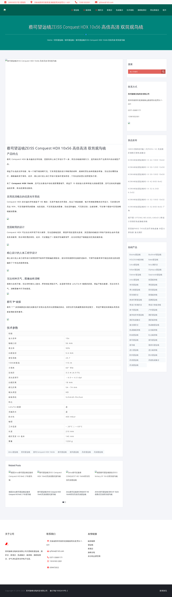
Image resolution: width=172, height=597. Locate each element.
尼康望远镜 (152, 300)
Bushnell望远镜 (154, 254)
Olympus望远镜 (154, 269)
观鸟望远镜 (74, 452)
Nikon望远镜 (134, 269)
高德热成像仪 (153, 360)
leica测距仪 (153, 264)
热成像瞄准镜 (134, 330)
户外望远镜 (152, 310)
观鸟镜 (132, 345)
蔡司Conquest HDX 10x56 (44, 452)
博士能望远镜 (134, 290)
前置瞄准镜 (152, 279)
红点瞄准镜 (152, 335)
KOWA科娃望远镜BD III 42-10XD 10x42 (146, 160)
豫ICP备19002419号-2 (59, 590)
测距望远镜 (152, 315)
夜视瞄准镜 (152, 295)
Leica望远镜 (134, 264)
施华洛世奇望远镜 (136, 315)
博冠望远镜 (152, 284)
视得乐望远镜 (153, 345)
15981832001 (133, 116)
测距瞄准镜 (152, 320)
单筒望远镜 (133, 284)
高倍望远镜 (86, 452)
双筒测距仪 (133, 295)
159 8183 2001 (56, 561)
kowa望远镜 (153, 259)
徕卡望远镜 (133, 310)
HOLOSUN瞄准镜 (136, 259)
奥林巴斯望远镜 (135, 300)
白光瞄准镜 (152, 330)
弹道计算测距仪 (135, 305)
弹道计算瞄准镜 (154, 305)
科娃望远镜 (133, 335)
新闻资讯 (163, 590)
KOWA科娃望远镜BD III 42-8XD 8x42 (145, 181)
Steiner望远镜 (135, 274)
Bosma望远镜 (135, 254)
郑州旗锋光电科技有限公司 (36, 590)
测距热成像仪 (134, 320)
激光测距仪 (133, 325)
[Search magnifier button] (163, 71)
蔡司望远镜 (62, 452)
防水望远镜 (152, 355)
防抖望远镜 (133, 355)
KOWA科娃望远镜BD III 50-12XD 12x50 (146, 167)
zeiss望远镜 (13, 452)
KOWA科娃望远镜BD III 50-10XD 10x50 (146, 174)
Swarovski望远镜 (155, 274)
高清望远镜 (98, 452)
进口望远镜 (133, 350)
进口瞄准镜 (152, 350)
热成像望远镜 (153, 325)
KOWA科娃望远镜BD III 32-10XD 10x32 (146, 199)
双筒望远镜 (25, 452)
